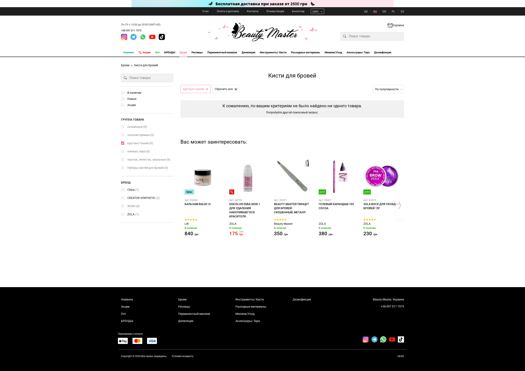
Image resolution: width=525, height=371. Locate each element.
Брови (182, 299)
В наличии (134, 92)
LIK (187, 223)
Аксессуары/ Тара (247, 321)
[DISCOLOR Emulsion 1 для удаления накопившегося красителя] (247, 176)
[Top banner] (262, 3)
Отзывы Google (275, 11)
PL (393, 11)
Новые (131, 98)
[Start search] (345, 36)
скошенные (137, 126)
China (133, 189)
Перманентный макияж (194, 313)
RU (375, 11)
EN (384, 11)
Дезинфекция (302, 299)
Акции (131, 105)
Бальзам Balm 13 (198, 204)
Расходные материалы (250, 306)
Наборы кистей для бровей (147, 167)
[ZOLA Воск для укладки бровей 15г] (381, 176)
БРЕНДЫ (127, 321)
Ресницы (184, 306)
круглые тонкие (140, 143)
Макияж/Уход (245, 313)
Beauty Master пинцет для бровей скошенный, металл (291, 208)
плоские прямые (140, 135)
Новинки (127, 299)
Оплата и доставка (228, 11)
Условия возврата (182, 356)
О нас (205, 11)
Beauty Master (283, 223)
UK (366, 11)
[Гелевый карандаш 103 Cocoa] (337, 176)
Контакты (252, 11)
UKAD (400, 356)
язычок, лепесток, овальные (148, 159)
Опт (123, 313)
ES (402, 11)
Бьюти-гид (298, 11)
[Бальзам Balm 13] (203, 176)
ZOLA (232, 223)
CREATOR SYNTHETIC (143, 198)
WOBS (133, 206)
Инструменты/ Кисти (249, 299)
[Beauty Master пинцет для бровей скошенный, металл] (292, 176)
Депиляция (185, 321)
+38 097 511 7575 (131, 30)
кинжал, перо (138, 151)
